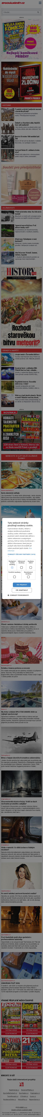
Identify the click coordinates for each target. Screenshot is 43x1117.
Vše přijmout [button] (22, 585)
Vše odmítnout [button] (22, 590)
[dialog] (21, 558)
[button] (21, 555)
